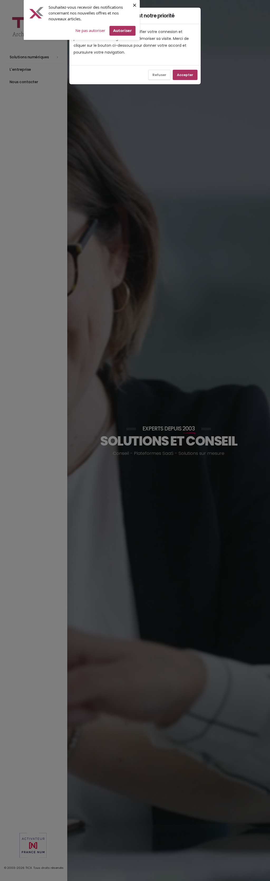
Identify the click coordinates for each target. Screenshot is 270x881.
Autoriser (122, 30)
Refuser (159, 75)
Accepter (185, 75)
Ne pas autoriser (90, 30)
